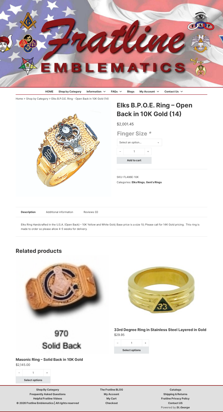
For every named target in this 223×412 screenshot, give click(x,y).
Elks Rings (138, 182)
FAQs (114, 91)
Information (94, 91)
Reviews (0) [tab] (91, 212)
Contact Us (171, 91)
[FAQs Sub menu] (120, 91)
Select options (33, 380)
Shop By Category (47, 389)
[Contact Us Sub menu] (181, 91)
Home (19, 98)
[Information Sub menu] (104, 91)
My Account (147, 91)
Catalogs (175, 389)
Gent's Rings (154, 182)
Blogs (130, 91)
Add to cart (134, 160)
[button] (107, 105)
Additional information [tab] (59, 212)
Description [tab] (28, 212)
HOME (49, 91)
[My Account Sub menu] (158, 91)
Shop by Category (70, 91)
